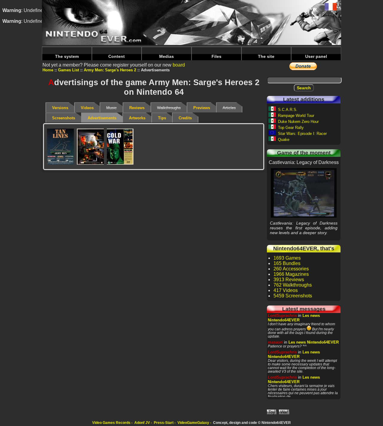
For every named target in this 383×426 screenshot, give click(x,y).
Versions (60, 108)
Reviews (137, 108)
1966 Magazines (291, 274)
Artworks (137, 118)
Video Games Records (111, 423)
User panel (316, 56)
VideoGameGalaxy (193, 423)
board (179, 64)
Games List (68, 70)
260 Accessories (291, 268)
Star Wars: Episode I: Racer (302, 133)
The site (266, 56)
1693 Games (287, 258)
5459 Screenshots (292, 295)
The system (67, 56)
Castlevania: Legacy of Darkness (304, 192)
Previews (201, 108)
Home (47, 70)
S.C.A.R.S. (287, 109)
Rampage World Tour (296, 115)
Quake (283, 139)
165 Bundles (286, 263)
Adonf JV (142, 423)
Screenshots (63, 118)
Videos (87, 108)
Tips (162, 118)
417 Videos (285, 290)
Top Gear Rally (291, 127)
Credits (185, 118)
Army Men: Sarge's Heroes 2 (110, 70)
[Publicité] (60, 146)
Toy (271, 412)
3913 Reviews (288, 279)
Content (116, 56)
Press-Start (164, 423)
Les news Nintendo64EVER (294, 317)
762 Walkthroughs (292, 284)
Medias (166, 56)
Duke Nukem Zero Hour (298, 121)
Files (216, 56)
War (284, 412)
